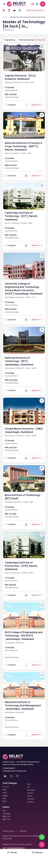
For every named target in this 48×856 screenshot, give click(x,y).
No (17, 198)
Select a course (14, 175)
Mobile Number (12, 165)
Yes (9, 198)
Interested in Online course (21, 203)
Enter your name (14, 144)
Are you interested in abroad (21, 196)
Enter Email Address (16, 154)
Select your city (14, 185)
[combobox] (7, 170)
